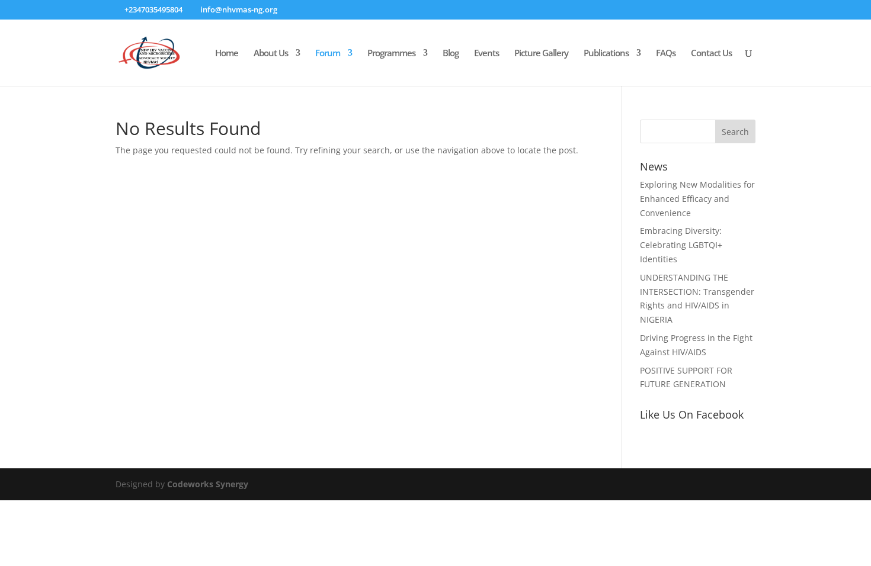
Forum (327, 54)
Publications (606, 54)
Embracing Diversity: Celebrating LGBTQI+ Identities (681, 245)
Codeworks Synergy (207, 484)
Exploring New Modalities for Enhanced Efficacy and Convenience (697, 198)
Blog (451, 54)
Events (486, 54)
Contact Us (711, 54)
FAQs (665, 54)
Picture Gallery (541, 54)
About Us (271, 54)
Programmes (391, 54)
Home (226, 54)
